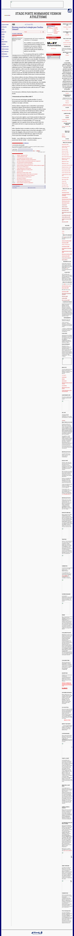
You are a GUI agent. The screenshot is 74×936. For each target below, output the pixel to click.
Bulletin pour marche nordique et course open (67, 105)
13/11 (13, 155)
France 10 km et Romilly (66, 257)
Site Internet (53, 48)
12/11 (13, 179)
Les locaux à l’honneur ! (21, 178)
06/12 (13, 168)
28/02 (13, 165)
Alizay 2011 (64, 181)
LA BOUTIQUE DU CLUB (22, 156)
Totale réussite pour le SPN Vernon (24, 168)
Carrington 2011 (65, 184)
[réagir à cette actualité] (45, 155)
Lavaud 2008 (64, 298)
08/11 (13, 161)
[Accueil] (7, 15)
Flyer (67, 29)
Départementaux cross (66, 167)
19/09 (13, 162)
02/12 (13, 178)
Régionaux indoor (65, 161)
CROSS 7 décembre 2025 (22, 155)
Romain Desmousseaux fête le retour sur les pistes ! (27, 174)
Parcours (67, 102)
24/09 (13, 182)
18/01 (13, 166)
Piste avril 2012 (65, 149)
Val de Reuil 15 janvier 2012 (67, 165)
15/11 (13, 169)
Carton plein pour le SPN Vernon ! (23, 181)
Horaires (67, 55)
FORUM (3, 36)
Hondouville (64, 204)
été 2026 (67, 34)
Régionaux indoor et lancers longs (66, 159)
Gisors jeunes (64, 206)
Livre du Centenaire (51, 26)
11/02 (13, 175)
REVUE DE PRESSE (5, 56)
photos (67, 126)
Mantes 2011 (64, 183)
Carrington (64, 136)
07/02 (13, 159)
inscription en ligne (67, 44)
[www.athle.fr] (69, 12)
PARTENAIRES (4, 54)
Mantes (63, 135)
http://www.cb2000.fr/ (68, 850)
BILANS (3, 34)
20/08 (13, 172)
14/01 (13, 177)
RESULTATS (14, 36)
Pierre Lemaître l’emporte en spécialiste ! (25, 182)
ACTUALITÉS (4, 27)
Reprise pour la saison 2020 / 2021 (24, 172)
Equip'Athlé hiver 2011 (66, 215)
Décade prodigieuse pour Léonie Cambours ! (26, 175)
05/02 (13, 158)
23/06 (13, 171)
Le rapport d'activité (66, 119)
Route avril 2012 (65, 151)
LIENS (3, 39)
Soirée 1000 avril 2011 (66, 216)
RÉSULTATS (4, 32)
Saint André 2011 (65, 179)
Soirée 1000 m (64, 259)
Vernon (63, 134)
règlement (67, 40)
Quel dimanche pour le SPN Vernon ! (24, 177)
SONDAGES (4, 44)
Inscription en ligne (67, 27)
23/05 (13, 164)
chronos (63, 420)
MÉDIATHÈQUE (4, 41)
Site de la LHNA (65, 221)
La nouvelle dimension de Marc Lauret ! (25, 158)
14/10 (13, 181)
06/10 (13, 156)
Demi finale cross (65, 210)
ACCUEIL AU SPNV (5, 24)
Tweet (25, 31)
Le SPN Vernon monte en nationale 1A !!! (25, 164)
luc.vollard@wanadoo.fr (66, 494)
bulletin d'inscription (67, 42)
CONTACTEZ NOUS (5, 49)
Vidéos (63, 126)
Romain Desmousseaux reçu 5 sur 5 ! (24, 179)
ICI (66, 268)
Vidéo (63, 231)
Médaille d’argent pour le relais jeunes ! (25, 169)
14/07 (13, 174)
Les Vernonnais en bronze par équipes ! (25, 162)
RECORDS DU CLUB (5, 46)
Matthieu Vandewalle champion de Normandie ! (26, 159)
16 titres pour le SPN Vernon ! (23, 166)
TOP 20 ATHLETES (5, 51)
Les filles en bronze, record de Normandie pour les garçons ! (29, 161)
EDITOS (3, 29)
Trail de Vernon (20, 171)
